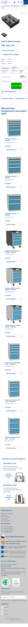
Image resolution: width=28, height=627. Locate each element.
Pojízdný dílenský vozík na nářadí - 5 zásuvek (12, 251)
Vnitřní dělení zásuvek (14, 6)
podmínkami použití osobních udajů (19, 600)
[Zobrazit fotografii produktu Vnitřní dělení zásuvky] (10, 30)
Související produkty (7, 98)
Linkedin (6, 610)
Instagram (6, 613)
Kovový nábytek (6, 5)
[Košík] (21, 2)
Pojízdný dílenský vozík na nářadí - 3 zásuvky (12, 326)
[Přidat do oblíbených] (21, 149)
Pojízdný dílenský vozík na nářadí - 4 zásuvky (12, 288)
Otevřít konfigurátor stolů (8, 475)
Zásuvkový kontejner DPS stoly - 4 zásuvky (12, 400)
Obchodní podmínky (6, 566)
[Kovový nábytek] (5, 2)
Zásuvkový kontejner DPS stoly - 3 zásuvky (12, 438)
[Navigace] (25, 2)
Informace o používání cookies (9, 564)
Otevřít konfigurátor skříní (8, 497)
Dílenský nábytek (15, 5)
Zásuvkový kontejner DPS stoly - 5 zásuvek (12, 363)
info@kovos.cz (8, 531)
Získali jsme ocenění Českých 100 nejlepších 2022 (16, 542)
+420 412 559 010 (8, 526)
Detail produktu (11, 149)
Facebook (6, 607)
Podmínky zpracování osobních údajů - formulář (13, 571)
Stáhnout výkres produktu (11, 54)
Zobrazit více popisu (8, 50)
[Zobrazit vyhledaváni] (18, 2)
